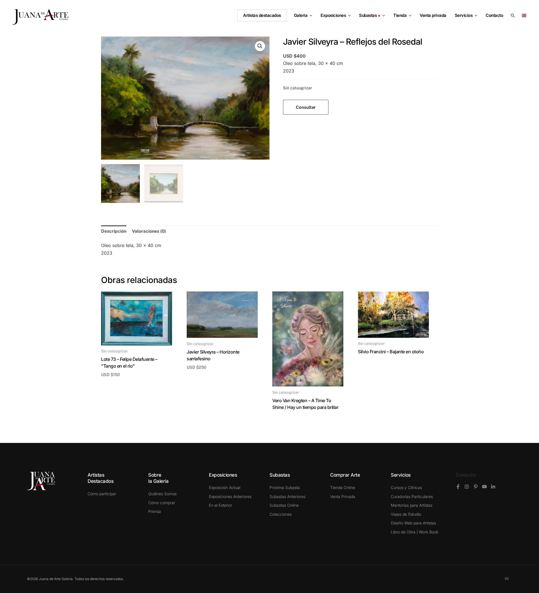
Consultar (306, 107)
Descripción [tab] (113, 231)
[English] (525, 15)
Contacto (465, 475)
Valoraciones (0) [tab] (149, 231)
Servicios (464, 15)
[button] (309, 15)
